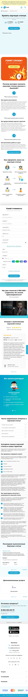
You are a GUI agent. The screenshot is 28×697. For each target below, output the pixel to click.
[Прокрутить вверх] (2, 695)
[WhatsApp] (17, 261)
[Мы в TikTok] (18, 664)
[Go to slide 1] (11, 371)
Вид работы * (6, 214)
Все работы (25, 569)
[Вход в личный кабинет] (21, 7)
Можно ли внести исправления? (8, 436)
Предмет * (5, 221)
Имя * (4, 249)
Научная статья (14, 337)
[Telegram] (13, 261)
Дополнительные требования (14, 246)
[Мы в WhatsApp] (17, 658)
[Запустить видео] (14, 308)
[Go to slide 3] (13, 371)
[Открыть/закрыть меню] (1, 11)
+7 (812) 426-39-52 (15, 645)
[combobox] (14, 217)
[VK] (21, 261)
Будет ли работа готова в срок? (8, 430)
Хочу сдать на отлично (14, 152)
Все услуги (25, 596)
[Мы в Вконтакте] (11, 658)
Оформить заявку (10, 617)
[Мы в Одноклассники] (12, 664)
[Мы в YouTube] (15, 664)
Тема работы (6, 227)
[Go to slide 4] (15, 410)
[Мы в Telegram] (8, 658)
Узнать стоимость (14, 28)
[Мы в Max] (20, 658)
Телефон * (5, 255)
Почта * (4, 264)
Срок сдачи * (6, 240)
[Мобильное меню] (1, 7)
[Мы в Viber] (14, 658)
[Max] (25, 261)
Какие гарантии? (5, 433)
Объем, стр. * (6, 233)
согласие (9, 280)
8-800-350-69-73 (7, 610)
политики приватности (20, 279)
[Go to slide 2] (12, 371)
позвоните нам (6, 606)
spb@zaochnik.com (15, 648)
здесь (25, 605)
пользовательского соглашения (12, 279)
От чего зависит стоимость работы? (9, 427)
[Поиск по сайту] (25, 7)
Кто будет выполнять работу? (7, 424)
